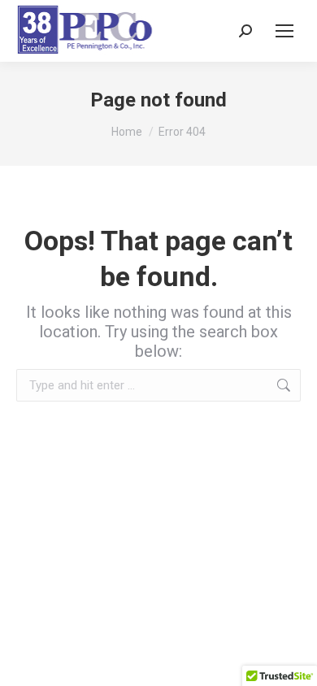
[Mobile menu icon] (284, 31)
